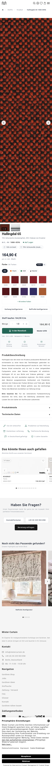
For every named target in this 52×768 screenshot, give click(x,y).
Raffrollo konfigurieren (38, 309)
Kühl (24, 271)
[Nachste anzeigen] (47, 470)
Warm (14, 271)
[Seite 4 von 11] (22, 488)
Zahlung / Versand (10, 690)
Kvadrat (20, 10)
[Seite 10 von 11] (33, 488)
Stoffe (10, 10)
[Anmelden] (37, 3)
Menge (26, 324)
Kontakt (5, 702)
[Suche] (34, 3)
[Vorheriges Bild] (3, 123)
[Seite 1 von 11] (16, 488)
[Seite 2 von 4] (25, 617)
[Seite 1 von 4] (23, 617)
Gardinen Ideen (8, 682)
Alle (5, 271)
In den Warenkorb (19, 331)
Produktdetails (9, 407)
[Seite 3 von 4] (26, 617)
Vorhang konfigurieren (14, 309)
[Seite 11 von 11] (35, 488)
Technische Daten (11, 414)
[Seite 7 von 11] (27, 488)
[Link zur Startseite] (17, 3)
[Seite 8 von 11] (29, 488)
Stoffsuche (6, 686)
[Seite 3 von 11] (20, 488)
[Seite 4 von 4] (28, 617)
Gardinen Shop (8, 674)
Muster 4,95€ (42, 331)
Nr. (44, 264)
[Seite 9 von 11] (31, 488)
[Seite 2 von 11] (18, 488)
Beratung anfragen (26, 527)
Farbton (39, 264)
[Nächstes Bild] (48, 123)
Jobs (4, 678)
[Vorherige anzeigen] (4, 470)
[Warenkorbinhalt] (45, 3)
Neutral (34, 271)
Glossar (5, 698)
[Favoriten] (41, 3)
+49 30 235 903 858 (37, 520)
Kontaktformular (13, 520)
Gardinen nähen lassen (12, 706)
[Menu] (48, 3)
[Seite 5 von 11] (24, 488)
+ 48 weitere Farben (24, 301)
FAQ (3, 694)
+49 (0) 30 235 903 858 (15, 656)
